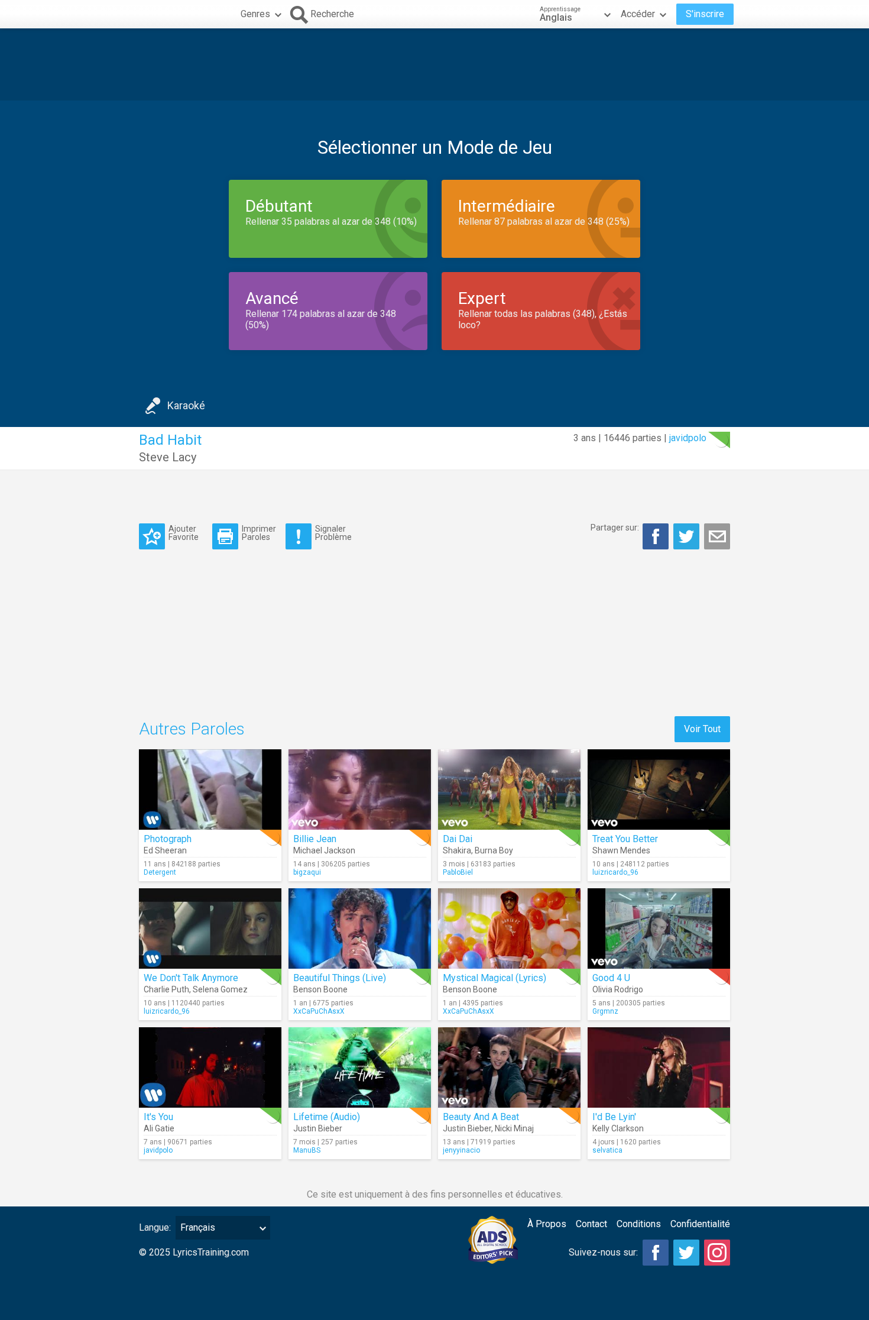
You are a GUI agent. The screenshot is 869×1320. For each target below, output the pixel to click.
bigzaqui (307, 872)
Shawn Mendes (621, 850)
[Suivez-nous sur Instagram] (717, 1253)
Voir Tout (702, 729)
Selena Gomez (220, 989)
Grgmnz (605, 1011)
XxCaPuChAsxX (319, 1011)
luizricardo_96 (615, 872)
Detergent (160, 872)
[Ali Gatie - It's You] (210, 1067)
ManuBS (306, 1150)
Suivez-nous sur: (603, 1252)
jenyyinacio (461, 1150)
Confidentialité (700, 1224)
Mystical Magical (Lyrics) (494, 977)
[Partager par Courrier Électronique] (717, 536)
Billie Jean (314, 839)
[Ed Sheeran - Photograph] (210, 789)
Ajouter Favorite (183, 532)
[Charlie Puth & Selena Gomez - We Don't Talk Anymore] (210, 928)
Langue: (155, 1227)
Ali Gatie (159, 1128)
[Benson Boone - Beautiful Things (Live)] (359, 928)
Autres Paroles (192, 729)
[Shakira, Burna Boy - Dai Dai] (509, 789)
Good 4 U (611, 977)
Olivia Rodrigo (617, 989)
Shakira (457, 850)
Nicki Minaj (514, 1128)
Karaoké (186, 405)
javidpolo (687, 438)
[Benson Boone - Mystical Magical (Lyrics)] (509, 928)
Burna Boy (494, 850)
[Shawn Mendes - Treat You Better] (659, 789)
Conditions (639, 1224)
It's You (158, 1116)
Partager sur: (615, 527)
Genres (255, 14)
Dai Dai (457, 839)
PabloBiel (458, 872)
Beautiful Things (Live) (339, 977)
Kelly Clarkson (618, 1128)
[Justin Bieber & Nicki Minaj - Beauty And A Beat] (509, 1067)
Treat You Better (625, 839)
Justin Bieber (317, 1128)
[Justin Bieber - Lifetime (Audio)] (359, 1067)
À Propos (546, 1224)
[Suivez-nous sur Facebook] (656, 1253)
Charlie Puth (166, 989)
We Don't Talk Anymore (191, 977)
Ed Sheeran (165, 850)
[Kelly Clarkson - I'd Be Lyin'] (659, 1067)
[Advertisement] (434, 64)
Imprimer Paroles (259, 532)
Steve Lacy (167, 457)
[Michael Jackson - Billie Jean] (359, 789)
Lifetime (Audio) (326, 1116)
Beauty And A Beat (481, 1116)
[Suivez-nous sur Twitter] (686, 1253)
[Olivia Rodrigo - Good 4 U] (659, 928)
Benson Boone (320, 989)
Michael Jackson (324, 850)
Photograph (168, 839)
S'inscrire (705, 14)
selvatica (607, 1150)
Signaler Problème (333, 532)
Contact (591, 1224)
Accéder (638, 14)
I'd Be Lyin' (614, 1116)
